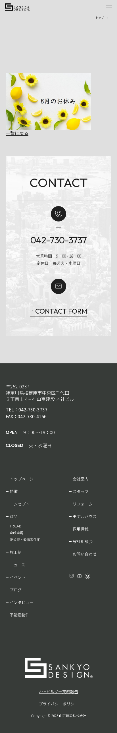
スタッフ (81, 491)
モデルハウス (85, 516)
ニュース (17, 565)
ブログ (16, 590)
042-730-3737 (58, 240)
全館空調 (16, 532)
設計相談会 (83, 541)
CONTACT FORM (61, 311)
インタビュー (22, 602)
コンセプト (20, 504)
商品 (14, 516)
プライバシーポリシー (58, 704)
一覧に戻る (17, 133)
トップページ (22, 479)
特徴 (14, 491)
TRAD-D (15, 525)
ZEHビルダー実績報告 (58, 691)
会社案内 (81, 479)
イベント (18, 577)
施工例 (16, 552)
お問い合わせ (85, 554)
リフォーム (83, 504)
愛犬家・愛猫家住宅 (25, 539)
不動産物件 (20, 615)
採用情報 (81, 529)
